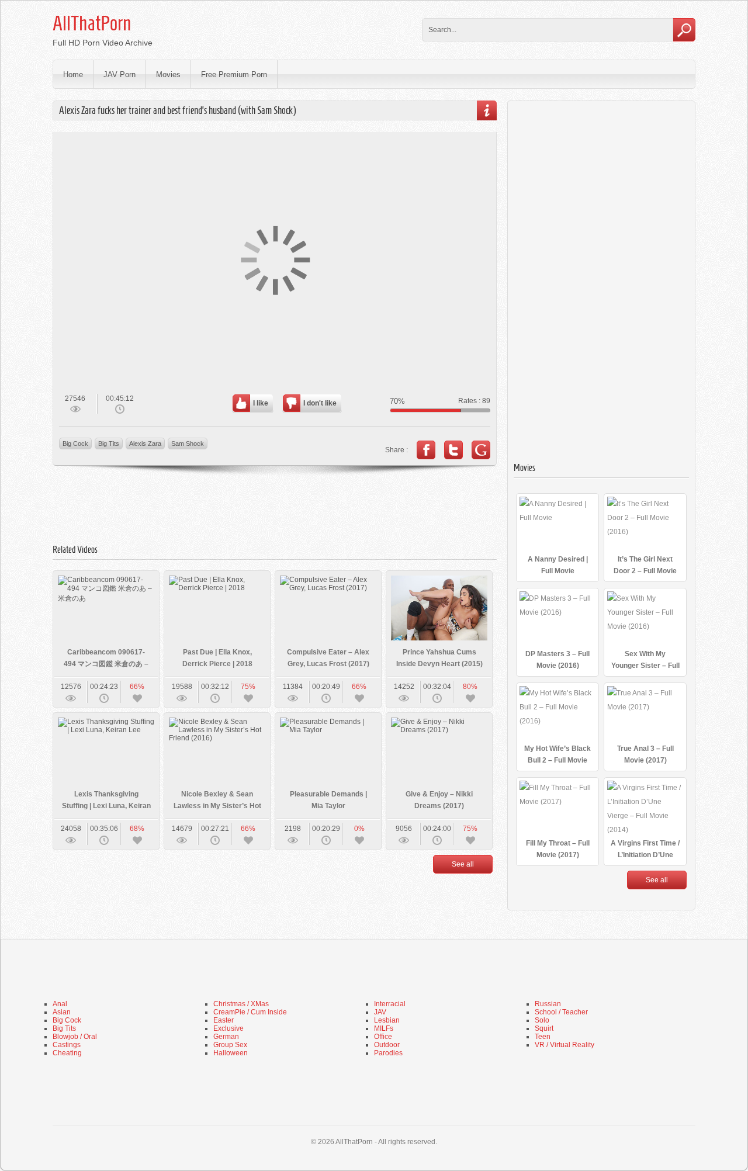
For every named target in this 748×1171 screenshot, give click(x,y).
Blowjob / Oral (75, 1037)
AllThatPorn (92, 23)
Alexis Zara (145, 443)
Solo (542, 1020)
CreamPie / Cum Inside (250, 1012)
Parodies (388, 1053)
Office (383, 1037)
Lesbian (387, 1020)
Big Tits (108, 443)
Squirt (544, 1028)
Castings (67, 1045)
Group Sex (230, 1045)
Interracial (390, 1004)
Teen (542, 1037)
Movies (168, 74)
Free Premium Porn (234, 74)
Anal (60, 1004)
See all (463, 864)
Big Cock (75, 443)
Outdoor (387, 1045)
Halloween (230, 1053)
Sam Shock (187, 443)
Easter (223, 1020)
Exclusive (228, 1028)
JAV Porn (119, 74)
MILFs (383, 1028)
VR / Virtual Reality (564, 1045)
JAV (380, 1012)
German (226, 1037)
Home (73, 74)
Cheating (67, 1053)
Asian (62, 1012)
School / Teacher (561, 1012)
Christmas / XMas (241, 1004)
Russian (548, 1004)
